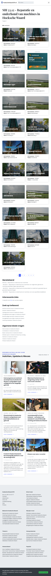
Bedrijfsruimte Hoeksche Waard (34, 554)
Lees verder (8, 394)
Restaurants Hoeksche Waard (10, 513)
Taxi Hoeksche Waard (32, 498)
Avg (3, 503)
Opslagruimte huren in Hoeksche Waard (12, 312)
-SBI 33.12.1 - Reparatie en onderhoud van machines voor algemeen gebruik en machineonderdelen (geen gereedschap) (22, 285)
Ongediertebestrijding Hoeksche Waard (36, 556)
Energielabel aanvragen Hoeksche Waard (13, 318)
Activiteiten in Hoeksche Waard (10, 331)
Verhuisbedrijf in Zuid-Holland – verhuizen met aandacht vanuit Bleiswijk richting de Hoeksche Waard (37, 418)
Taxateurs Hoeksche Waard (9, 537)
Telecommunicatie (10, 375)
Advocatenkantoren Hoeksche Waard (12, 554)
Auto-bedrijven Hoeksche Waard (11, 549)
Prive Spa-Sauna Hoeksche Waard (35, 551)
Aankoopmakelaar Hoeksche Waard (11, 320)
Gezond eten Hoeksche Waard (34, 505)
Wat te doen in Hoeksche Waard (10, 329)
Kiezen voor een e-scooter (36, 454)
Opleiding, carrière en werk (37, 375)
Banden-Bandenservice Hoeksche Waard (13, 552)
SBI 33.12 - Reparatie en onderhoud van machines (15, 282)
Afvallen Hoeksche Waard (33, 503)
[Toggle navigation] (48, 3)
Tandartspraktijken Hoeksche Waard (12, 518)
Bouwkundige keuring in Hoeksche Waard (13, 316)
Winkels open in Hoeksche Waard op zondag (14, 335)
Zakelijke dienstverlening (36, 413)
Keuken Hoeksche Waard (32, 534)
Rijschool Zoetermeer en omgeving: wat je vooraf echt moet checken (36, 379)
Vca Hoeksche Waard (32, 535)
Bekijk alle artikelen (43, 354)
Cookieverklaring (6, 501)
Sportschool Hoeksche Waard (34, 541)
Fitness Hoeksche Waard (8, 341)
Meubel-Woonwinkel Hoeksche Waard (36, 515)
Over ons (4, 500)
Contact (4, 496)
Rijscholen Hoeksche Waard (33, 494)
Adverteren (5, 498)
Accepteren (43, 572)
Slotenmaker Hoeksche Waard (10, 556)
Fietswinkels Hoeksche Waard (34, 496)
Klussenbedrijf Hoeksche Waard (10, 534)
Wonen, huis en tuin (10, 413)
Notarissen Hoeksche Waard (9, 535)
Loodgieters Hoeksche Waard (10, 520)
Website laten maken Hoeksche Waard (36, 539)
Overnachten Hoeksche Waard (34, 522)
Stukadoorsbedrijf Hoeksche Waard (11, 522)
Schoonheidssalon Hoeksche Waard (11, 517)
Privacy (4, 505)
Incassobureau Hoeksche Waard (34, 552)
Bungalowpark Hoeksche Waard (34, 525)
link (11, 300)
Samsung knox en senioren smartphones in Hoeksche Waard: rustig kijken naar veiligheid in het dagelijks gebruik (13, 381)
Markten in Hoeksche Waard (9, 337)
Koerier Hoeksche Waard (8, 310)
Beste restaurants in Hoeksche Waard (12, 333)
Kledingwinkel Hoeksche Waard (34, 537)
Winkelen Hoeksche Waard (33, 513)
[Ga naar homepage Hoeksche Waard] (9, 2)
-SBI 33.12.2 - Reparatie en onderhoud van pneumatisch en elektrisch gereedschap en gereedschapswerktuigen (24, 289)
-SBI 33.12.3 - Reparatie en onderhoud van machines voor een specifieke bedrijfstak (24, 292)
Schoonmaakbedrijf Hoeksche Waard (12, 539)
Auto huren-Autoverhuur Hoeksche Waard (13, 551)
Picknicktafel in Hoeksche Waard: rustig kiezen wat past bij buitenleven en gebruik (12, 418)
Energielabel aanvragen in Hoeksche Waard (13, 314)
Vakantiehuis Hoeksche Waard (34, 523)
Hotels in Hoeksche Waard (9, 339)
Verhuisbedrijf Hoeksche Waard (10, 523)
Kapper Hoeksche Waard (32, 500)
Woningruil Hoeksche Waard (33, 549)
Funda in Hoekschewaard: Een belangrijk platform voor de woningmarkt (13, 455)
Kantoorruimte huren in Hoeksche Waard (13, 308)
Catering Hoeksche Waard (9, 515)
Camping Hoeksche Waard (33, 520)
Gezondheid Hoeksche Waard (34, 501)
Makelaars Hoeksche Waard (9, 541)
